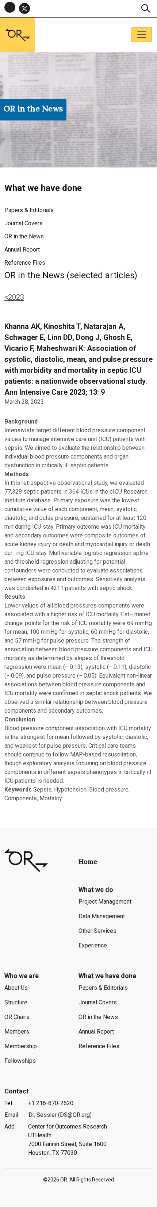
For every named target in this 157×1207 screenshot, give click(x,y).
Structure (15, 1002)
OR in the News (24, 236)
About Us (16, 987)
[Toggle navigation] (141, 34)
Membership (20, 1046)
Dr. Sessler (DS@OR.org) (60, 1114)
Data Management (101, 916)
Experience (92, 945)
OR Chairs (17, 1017)
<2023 (14, 297)
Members (16, 1031)
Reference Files (24, 262)
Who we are (21, 976)
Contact (16, 1091)
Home (87, 861)
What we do (95, 889)
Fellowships (20, 1060)
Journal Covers (23, 223)
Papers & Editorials (29, 210)
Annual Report (22, 249)
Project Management (104, 901)
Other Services (97, 930)
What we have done (107, 976)
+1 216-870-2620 (50, 1103)
